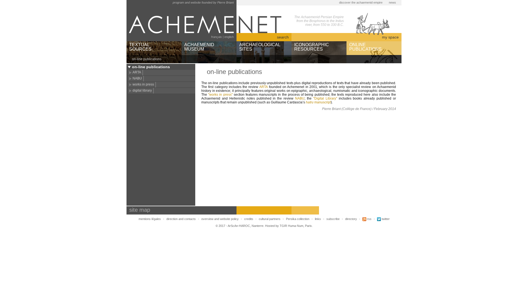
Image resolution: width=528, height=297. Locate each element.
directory (351, 219)
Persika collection (298, 219)
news (392, 2)
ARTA (137, 72)
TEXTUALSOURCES (140, 46)
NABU (137, 78)
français (216, 36)
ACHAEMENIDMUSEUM (199, 46)
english (229, 36)
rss (369, 219)
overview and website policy (220, 219)
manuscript (318, 102)
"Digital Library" (325, 98)
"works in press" (220, 95)
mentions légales (150, 219)
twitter (385, 219)
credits (248, 219)
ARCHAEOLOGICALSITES (259, 46)
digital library (142, 90)
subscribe (333, 219)
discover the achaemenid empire (361, 2)
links (318, 219)
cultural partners (269, 219)
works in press (143, 84)
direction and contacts (181, 219)
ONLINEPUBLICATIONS (365, 46)
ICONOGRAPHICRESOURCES (311, 46)
